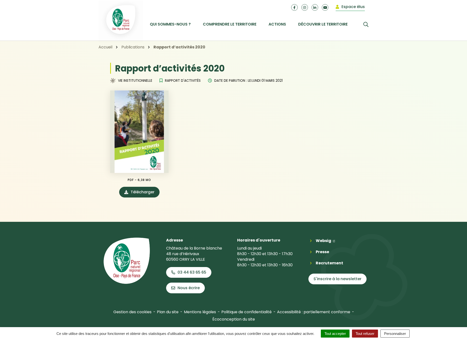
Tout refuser (365, 333)
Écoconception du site (233, 319)
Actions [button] (277, 24)
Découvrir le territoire (323, 24)
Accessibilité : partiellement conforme (313, 312)
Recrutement (329, 263)
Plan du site (168, 312)
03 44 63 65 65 (192, 272)
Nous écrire (189, 288)
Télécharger (145, 193)
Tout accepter (335, 333)
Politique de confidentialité (246, 312)
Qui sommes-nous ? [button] (170, 24)
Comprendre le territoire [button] (229, 24)
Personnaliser (395, 333)
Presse (322, 252)
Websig (325, 240)
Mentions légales (200, 312)
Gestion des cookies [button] (132, 312)
